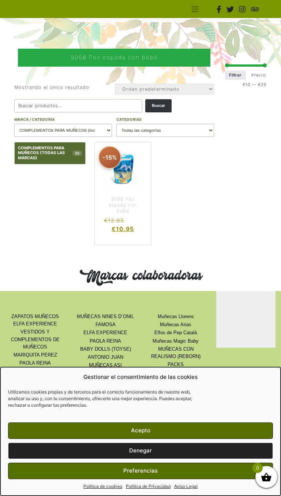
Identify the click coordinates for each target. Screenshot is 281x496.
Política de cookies (102, 486)
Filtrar (235, 75)
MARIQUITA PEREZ (35, 355)
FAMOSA (105, 324)
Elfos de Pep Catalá (175, 332)
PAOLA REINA (35, 363)
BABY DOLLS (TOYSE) (105, 349)
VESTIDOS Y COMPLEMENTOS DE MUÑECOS (35, 339)
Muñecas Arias (175, 324)
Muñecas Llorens (176, 316)
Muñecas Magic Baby (176, 341)
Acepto (140, 430)
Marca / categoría (34, 119)
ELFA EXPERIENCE (105, 332)
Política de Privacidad (148, 486)
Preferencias (140, 470)
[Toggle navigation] (195, 8)
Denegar (140, 450)
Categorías (129, 119)
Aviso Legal (186, 486)
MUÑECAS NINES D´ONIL (105, 316)
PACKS (176, 364)
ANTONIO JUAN (105, 357)
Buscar (158, 105)
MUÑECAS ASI (105, 365)
